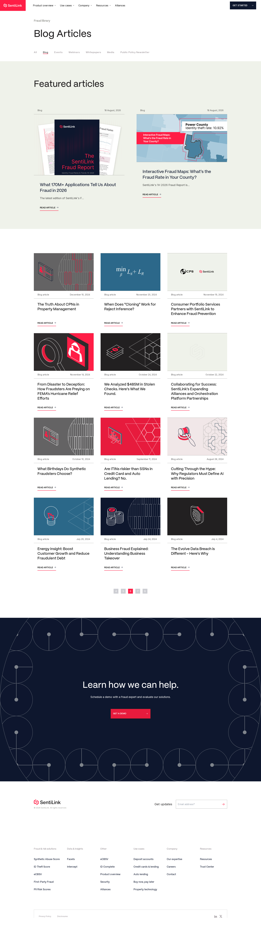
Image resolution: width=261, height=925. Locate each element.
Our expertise (174, 859)
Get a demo (119, 714)
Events (58, 52)
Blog (45, 52)
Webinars (74, 52)
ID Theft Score (42, 867)
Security (105, 882)
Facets (71, 859)
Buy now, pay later (144, 882)
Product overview (110, 874)
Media (110, 52)
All (35, 52)
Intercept (72, 867)
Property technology (145, 889)
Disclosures (62, 916)
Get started (240, 5)
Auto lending (141, 874)
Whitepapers (93, 52)
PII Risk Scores (42, 889)
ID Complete (107, 867)
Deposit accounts (143, 859)
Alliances (120, 5)
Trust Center (207, 867)
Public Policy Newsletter (135, 52)
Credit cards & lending (146, 867)
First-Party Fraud (44, 882)
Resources (206, 859)
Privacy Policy (45, 916)
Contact (171, 874)
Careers (171, 867)
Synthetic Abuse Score (47, 859)
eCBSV (38, 874)
